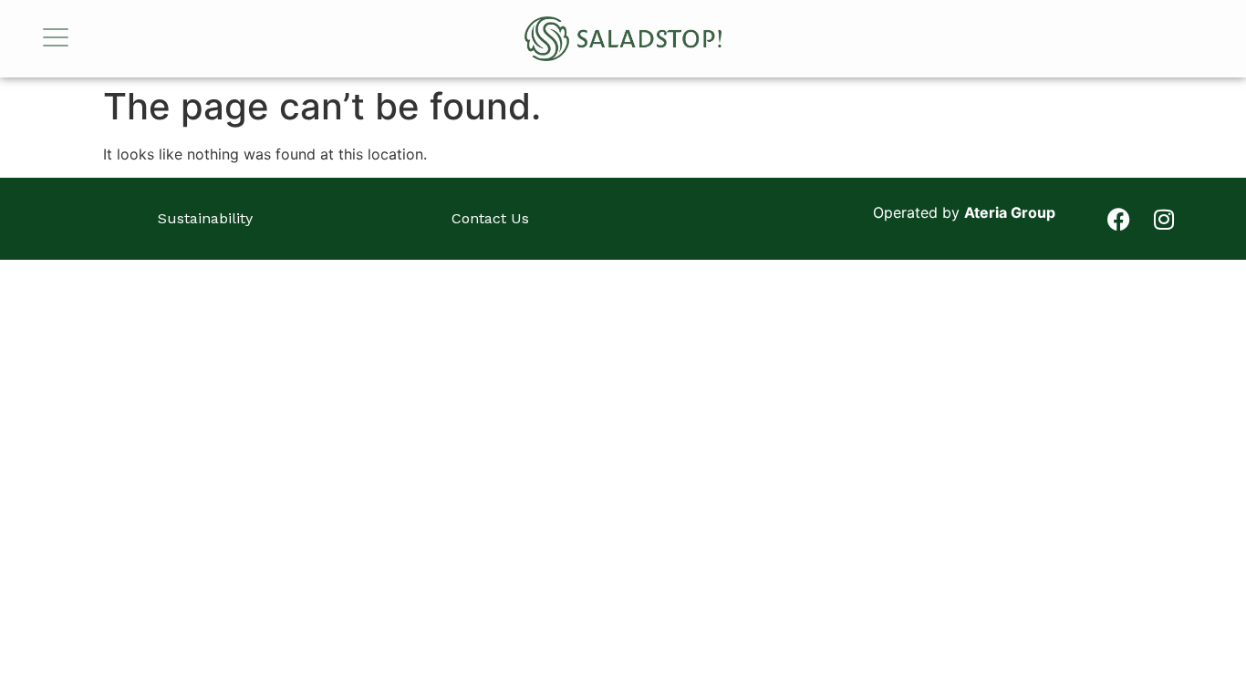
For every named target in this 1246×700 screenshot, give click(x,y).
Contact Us (490, 218)
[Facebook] (1118, 219)
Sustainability (205, 218)
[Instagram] (1164, 219)
